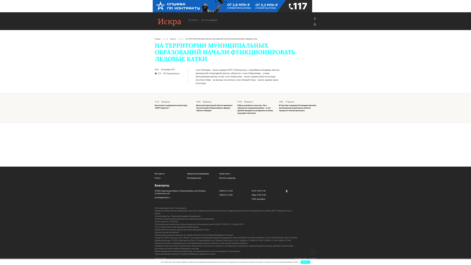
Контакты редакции (209, 20)
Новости (173, 39)
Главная (158, 39)
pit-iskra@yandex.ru (162, 198)
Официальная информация (198, 174)
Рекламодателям (194, 178)
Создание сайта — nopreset (305, 258)
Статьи (157, 178)
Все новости (159, 174)
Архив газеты (224, 174)
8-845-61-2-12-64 (226, 191)
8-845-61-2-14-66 (226, 195)
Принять (305, 262)
